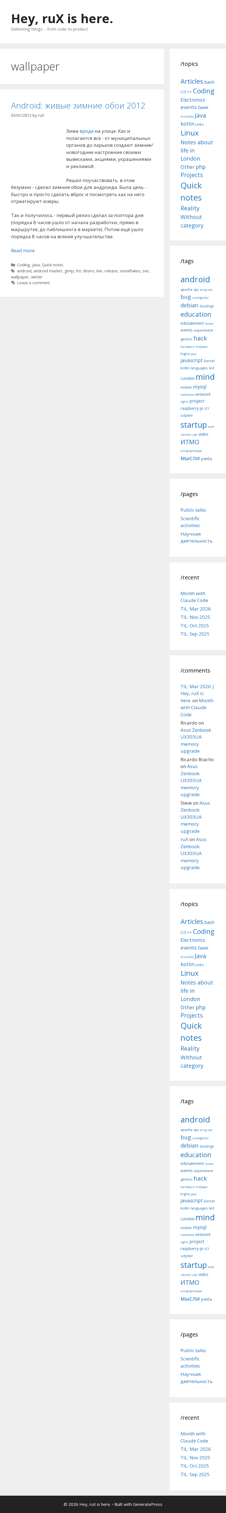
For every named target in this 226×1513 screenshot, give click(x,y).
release (111, 270)
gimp (69, 270)
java (193, 354)
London (188, 378)
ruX (184, 839)
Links (199, 124)
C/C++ (186, 91)
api (196, 289)
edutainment (192, 323)
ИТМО (190, 442)
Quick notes (52, 264)
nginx (184, 401)
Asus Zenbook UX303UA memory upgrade (191, 780)
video (203, 434)
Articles (192, 81)
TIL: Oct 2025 (195, 625)
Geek (203, 107)
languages (199, 367)
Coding (23, 264)
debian (189, 305)
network (203, 394)
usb (194, 434)
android (24, 270)
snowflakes (130, 270)
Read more (23, 250)
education (196, 314)
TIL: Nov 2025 (195, 617)
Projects (192, 175)
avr (210, 290)
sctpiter (187, 415)
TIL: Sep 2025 (195, 634)
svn (145, 270)
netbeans (187, 395)
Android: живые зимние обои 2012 (78, 105)
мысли (190, 458)
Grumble (187, 116)
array (203, 290)
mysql (200, 386)
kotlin (187, 123)
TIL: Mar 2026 (196, 609)
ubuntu (186, 434)
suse (211, 427)
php (201, 166)
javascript (192, 360)
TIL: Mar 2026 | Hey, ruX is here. (197, 693)
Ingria (185, 353)
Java (36, 264)
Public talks (193, 510)
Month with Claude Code (197, 707)
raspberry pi (192, 408)
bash (209, 82)
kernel (209, 360)
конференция (191, 451)
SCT (206, 409)
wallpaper (20, 277)
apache (187, 289)
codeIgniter (200, 298)
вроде (86, 131)
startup (194, 424)
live (99, 270)
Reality (190, 208)
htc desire (85, 270)
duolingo (207, 305)
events (189, 107)
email (209, 324)
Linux (190, 133)
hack (200, 338)
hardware (188, 347)
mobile (186, 387)
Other (188, 167)
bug (186, 296)
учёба (206, 458)
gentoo (186, 339)
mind (205, 376)
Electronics (193, 99)
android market (48, 270)
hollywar (202, 347)
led (211, 367)
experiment (203, 330)
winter (37, 277)
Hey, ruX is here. (62, 18)
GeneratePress (147, 1504)
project (196, 401)
